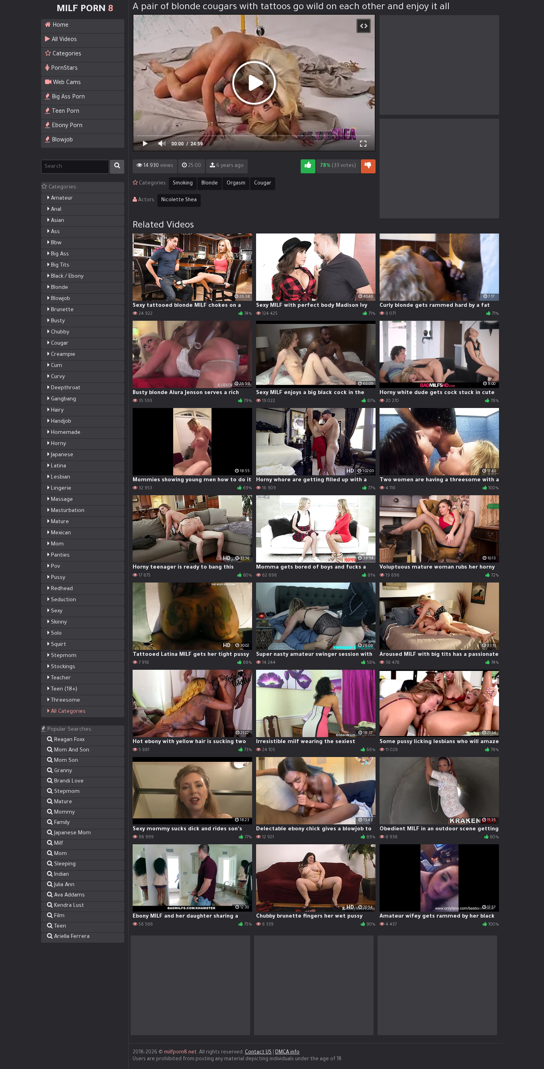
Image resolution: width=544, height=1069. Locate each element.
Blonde (58, 288)
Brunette (61, 310)
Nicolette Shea (179, 200)
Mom (56, 544)
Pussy (57, 578)
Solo (55, 634)
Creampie (62, 355)
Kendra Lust (68, 906)
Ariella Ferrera (71, 937)
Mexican (60, 533)
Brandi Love (68, 782)
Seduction (62, 600)
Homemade (64, 433)
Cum (55, 366)
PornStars (63, 69)
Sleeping (64, 864)
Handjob (60, 422)
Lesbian (59, 478)
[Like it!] (308, 166)
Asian (56, 221)
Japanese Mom (72, 833)
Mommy (64, 813)
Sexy (56, 611)
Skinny (58, 623)
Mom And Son (71, 750)
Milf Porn (85, 9)
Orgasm (236, 183)
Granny (62, 771)
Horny (57, 444)
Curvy (57, 377)
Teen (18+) (63, 689)
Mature (59, 522)
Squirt (57, 645)
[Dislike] (368, 166)
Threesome (64, 701)
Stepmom (62, 656)
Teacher (60, 678)
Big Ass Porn (67, 97)
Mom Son (65, 761)
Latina (57, 466)
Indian (61, 875)
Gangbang (62, 399)
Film (59, 916)
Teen (59, 927)
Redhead (61, 589)
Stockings (62, 667)
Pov (54, 567)
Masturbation (66, 511)
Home (59, 26)
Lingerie (60, 489)
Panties (59, 556)
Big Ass (59, 254)
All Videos (63, 40)
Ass (54, 232)
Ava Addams (69, 895)
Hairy (56, 411)
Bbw (55, 243)
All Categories (67, 712)
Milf (58, 844)
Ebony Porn (66, 126)
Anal (55, 210)
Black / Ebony (66, 277)
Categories (66, 54)
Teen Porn (64, 112)
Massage (61, 500)
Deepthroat (64, 388)
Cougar (58, 344)
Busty (57, 321)
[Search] (117, 167)
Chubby (59, 332)
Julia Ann (63, 885)
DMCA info (287, 1052)
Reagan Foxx (68, 740)
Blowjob (61, 140)
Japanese (61, 455)
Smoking (183, 183)
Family (61, 823)
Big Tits (59, 266)
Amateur (61, 199)
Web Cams (66, 83)
